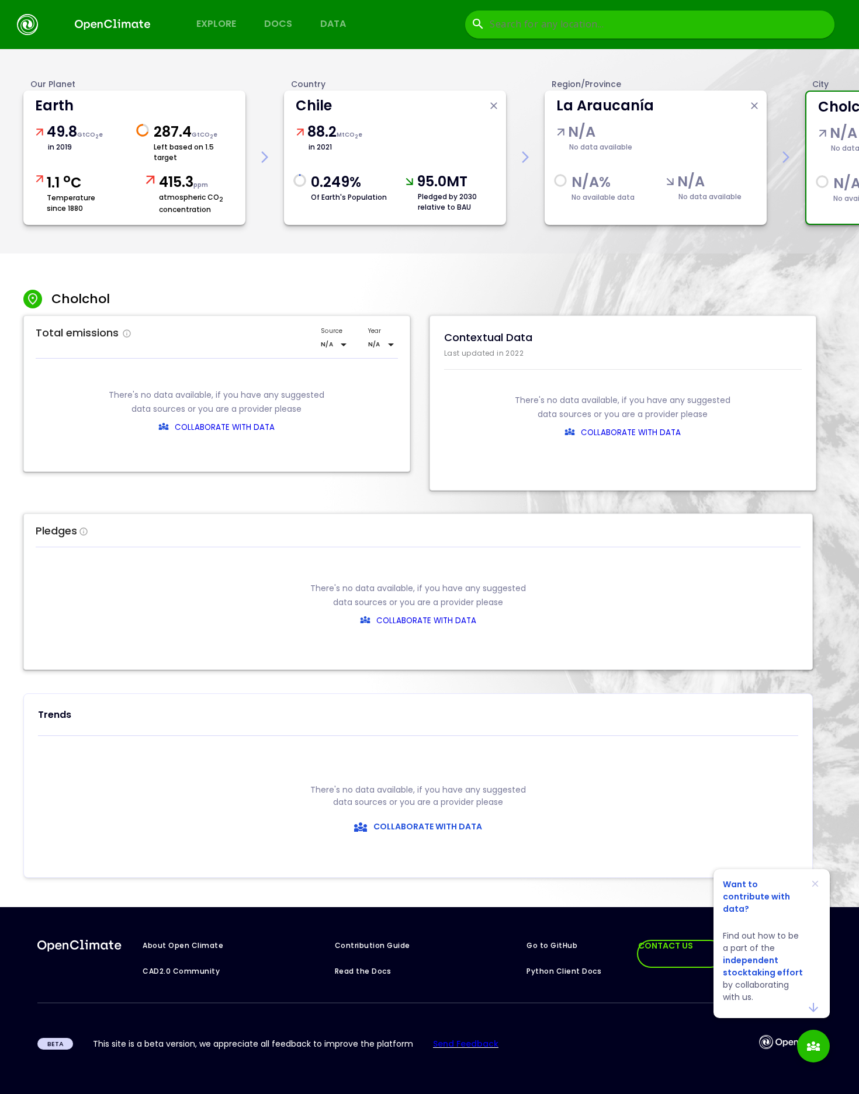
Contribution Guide (372, 945)
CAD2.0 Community (181, 971)
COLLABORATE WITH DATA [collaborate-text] (426, 620)
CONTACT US (665, 945)
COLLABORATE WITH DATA (225, 427)
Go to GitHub (552, 945)
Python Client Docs (564, 971)
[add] (813, 1046)
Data (333, 23)
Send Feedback (465, 1044)
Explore (216, 23)
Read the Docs (363, 971)
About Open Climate (183, 945)
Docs (278, 23)
